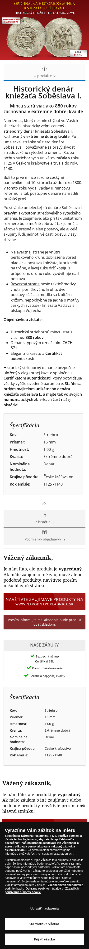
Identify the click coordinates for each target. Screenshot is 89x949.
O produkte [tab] (43, 75)
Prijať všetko (44, 939)
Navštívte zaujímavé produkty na (44, 601)
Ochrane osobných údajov (43, 888)
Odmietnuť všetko (44, 924)
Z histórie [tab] (43, 522)
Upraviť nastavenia (44, 908)
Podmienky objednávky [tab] (43, 539)
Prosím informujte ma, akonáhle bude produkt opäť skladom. (44, 622)
